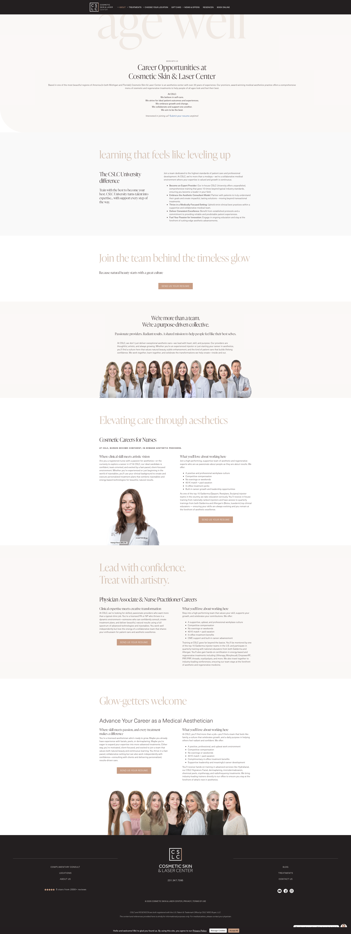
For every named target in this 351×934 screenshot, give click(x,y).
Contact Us (286, 879)
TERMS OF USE (199, 901)
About (122, 7)
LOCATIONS (65, 873)
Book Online (223, 7)
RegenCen (208, 7)
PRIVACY (187, 901)
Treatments (135, 7)
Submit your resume (180, 115)
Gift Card (176, 7)
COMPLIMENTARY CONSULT (65, 867)
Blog (285, 867)
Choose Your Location (156, 7)
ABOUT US (65, 879)
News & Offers (192, 7)
